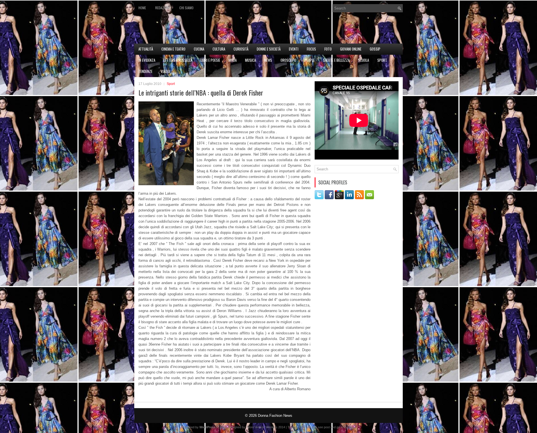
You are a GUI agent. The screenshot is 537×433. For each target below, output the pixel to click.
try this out (309, 427)
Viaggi (165, 71)
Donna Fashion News (275, 415)
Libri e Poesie (210, 60)
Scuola (363, 60)
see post (324, 427)
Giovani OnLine (350, 49)
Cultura (219, 49)
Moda (233, 60)
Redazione (162, 7)
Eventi (293, 49)
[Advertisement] (337, 29)
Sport (382, 60)
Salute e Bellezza (336, 60)
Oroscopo (288, 60)
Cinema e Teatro (173, 49)
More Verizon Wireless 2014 (266, 427)
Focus (311, 49)
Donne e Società (269, 49)
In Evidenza (146, 60)
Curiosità (241, 49)
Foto (328, 49)
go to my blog (345, 427)
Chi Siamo (186, 7)
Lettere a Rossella (178, 60)
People (310, 60)
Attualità (145, 49)
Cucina (199, 49)
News (268, 60)
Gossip (375, 49)
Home (142, 7)
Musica (250, 60)
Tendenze (145, 71)
